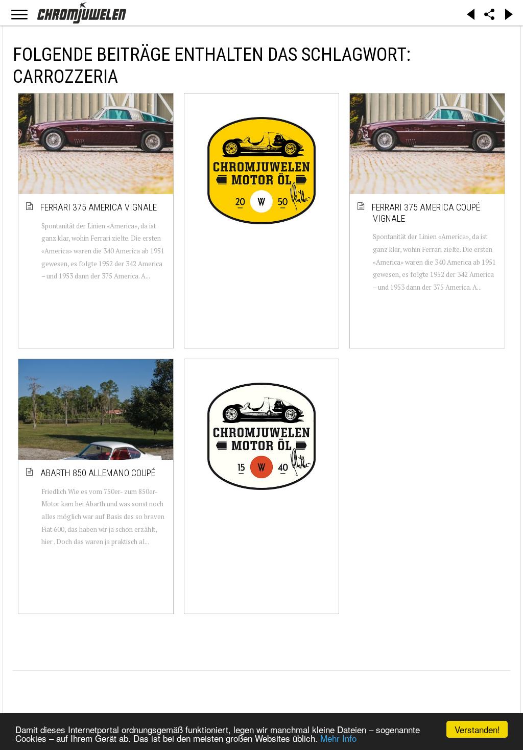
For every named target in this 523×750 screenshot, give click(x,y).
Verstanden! (477, 729)
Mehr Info (338, 738)
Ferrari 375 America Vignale (99, 207)
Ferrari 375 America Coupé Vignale (426, 213)
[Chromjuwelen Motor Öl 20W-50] (261, 170)
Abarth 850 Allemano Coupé (98, 472)
